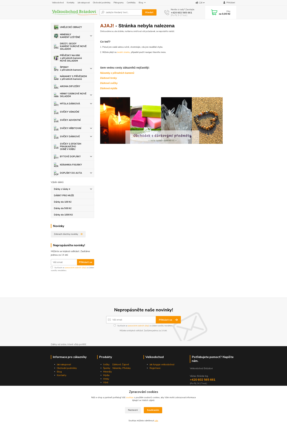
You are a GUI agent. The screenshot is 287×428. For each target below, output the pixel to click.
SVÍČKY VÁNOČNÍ (69, 111)
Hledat (149, 12)
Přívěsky (126, 368)
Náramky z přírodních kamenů (117, 73)
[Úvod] (74, 12)
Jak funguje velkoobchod (161, 364)
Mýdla (106, 375)
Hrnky (106, 378)
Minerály (107, 371)
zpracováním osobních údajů (75, 268)
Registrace (155, 368)
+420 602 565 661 (181, 12)
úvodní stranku (123, 52)
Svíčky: (106, 364)
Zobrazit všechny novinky (66, 234)
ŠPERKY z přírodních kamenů (71, 68)
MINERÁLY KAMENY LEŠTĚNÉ (70, 36)
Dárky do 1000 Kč (63, 214)
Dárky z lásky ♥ (62, 189)
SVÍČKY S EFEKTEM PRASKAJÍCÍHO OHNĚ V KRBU (70, 146)
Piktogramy (119, 2)
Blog (141, 2)
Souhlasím (153, 410)
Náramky (116, 368)
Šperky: (107, 368)
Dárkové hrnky (108, 78)
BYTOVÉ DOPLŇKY (70, 156)
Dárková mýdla (108, 88)
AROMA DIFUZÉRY (70, 86)
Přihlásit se (85, 262)
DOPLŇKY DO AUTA (71, 172)
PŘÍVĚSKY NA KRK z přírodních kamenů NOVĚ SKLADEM (71, 58)
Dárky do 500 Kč (62, 208)
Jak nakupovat (84, 2)
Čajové (125, 364)
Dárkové (116, 364)
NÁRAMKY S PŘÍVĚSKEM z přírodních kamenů (73, 77)
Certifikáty (131, 2)
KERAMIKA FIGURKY (71, 164)
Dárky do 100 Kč (62, 201)
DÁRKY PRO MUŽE (64, 195)
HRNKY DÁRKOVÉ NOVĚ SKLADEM (73, 95)
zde (156, 420)
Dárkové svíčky (109, 83)
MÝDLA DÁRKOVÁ (70, 103)
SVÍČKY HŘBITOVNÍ (70, 128)
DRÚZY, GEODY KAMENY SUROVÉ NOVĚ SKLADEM (73, 46)
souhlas (129, 397)
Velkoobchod (58, 2)
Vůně (105, 382)
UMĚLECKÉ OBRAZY (71, 27)
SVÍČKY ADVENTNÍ (70, 120)
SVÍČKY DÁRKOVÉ (70, 136)
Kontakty (70, 2)
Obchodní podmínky (101, 2)
